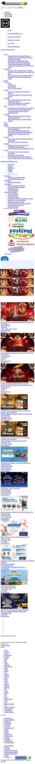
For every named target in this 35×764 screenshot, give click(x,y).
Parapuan (14, 156)
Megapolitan (21, 56)
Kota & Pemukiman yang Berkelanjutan (19, 203)
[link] (5, 27)
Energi (29, 127)
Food (9, 155)
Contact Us (7, 757)
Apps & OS (11, 91)
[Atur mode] (1, 9)
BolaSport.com (8, 736)
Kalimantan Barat (28, 75)
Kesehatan (7, 176)
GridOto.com (8, 734)
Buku (9, 119)
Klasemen (16, 111)
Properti (6, 137)
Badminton (11, 113)
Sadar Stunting (24, 119)
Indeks (18, 59)
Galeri (13, 95)
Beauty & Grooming (14, 117)
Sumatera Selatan (22, 70)
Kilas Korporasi (20, 61)
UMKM (10, 171)
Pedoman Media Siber (10, 754)
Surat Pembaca (12, 59)
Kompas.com (8, 718)
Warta (31, 158)
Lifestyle (6, 114)
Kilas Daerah (11, 61)
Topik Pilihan (8, 710)
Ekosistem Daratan (13, 190)
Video (9, 156)
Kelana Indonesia (17, 64)
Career (6, 755)
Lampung (17, 72)
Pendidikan (7, 180)
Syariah (20, 127)
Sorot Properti (23, 142)
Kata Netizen (17, 158)
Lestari (6, 124)
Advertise (7, 749)
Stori (17, 148)
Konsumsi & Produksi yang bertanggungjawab (16, 206)
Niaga (29, 100)
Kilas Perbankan (27, 132)
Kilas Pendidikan (24, 148)
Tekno (6, 90)
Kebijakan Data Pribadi (11, 752)
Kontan (6, 729)
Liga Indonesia (22, 108)
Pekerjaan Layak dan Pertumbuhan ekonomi (20, 198)
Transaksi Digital (21, 134)
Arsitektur (23, 139)
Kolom (19, 156)
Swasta (10, 166)
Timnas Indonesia (13, 108)
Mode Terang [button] (8, 16)
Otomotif (6, 98)
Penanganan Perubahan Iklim (16, 187)
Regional (27, 56)
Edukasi (6, 143)
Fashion (15, 116)
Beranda (6, 266)
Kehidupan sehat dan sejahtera (16, 177)
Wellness (10, 116)
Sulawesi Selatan (23, 77)
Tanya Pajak (11, 130)
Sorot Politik (19, 62)
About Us (7, 747)
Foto (9, 158)
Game (9, 95)
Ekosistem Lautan (13, 189)
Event (6, 80)
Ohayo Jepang (15, 155)
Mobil (13, 100)
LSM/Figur (11, 167)
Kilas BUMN (25, 65)
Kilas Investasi (12, 134)
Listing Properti (16, 139)
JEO (26, 156)
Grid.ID (6, 733)
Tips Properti (11, 140)
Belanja (17, 129)
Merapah (18, 103)
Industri (24, 127)
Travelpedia (11, 153)
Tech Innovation (24, 95)
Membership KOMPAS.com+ (9, 161)
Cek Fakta (30, 57)
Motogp (26, 111)
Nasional (10, 56)
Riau (12, 72)
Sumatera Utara (12, 70)
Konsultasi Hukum (21, 57)
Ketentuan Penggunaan (11, 750)
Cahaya (6, 82)
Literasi (10, 148)
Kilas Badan (22, 130)
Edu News (16, 145)
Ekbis (9, 127)
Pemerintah (11, 164)
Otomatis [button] (7, 12)
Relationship (21, 116)
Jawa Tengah (11, 75)
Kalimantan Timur (13, 77)
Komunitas (11, 101)
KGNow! (7, 726)
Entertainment (8, 666)
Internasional (27, 109)
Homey (13, 142)
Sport (20, 100)
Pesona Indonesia (9, 704)
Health (13, 119)
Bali (30, 77)
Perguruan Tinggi (24, 145)
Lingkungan (7, 184)
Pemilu (10, 57)
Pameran (24, 104)
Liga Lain (10, 111)
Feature (25, 100)
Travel (6, 150)
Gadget (17, 91)
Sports (21, 111)
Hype (13, 57)
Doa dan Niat (12, 85)
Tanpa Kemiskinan (13, 193)
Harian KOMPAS (9, 720)
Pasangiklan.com (9, 728)
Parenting (28, 116)
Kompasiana (7, 723)
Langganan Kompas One (8, 49)
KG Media (7, 724)
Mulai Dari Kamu (13, 174)
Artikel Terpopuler (9, 707)
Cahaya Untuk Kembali (14, 88)
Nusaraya (7, 69)
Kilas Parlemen (16, 65)
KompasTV (7, 721)
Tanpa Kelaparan (13, 195)
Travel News (11, 152)
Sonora (6, 731)
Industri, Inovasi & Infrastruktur (17, 200)
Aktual (10, 83)
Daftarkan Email (5, 645)
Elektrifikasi (11, 104)
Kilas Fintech (19, 132)
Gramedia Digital (9, 742)
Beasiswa (22, 147)
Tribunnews (7, 739)
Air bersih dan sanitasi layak (16, 179)
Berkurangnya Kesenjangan (16, 202)
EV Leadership (25, 103)
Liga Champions (18, 109)
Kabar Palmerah (8, 745)
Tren (5, 122)
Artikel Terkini (8, 709)
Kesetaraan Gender (13, 197)
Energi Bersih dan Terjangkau (16, 185)
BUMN (10, 169)
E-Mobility (18, 104)
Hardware (27, 91)
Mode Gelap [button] (8, 14)
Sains (23, 156)
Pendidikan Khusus (13, 147)
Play (5, 705)
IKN (9, 142)
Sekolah (10, 145)
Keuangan (14, 127)
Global (15, 56)
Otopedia (17, 101)
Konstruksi (30, 139)
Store (29, 156)
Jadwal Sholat (12, 87)
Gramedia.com (8, 741)
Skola (14, 148)
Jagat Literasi (25, 158)
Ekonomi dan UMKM (10, 192)
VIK (12, 158)
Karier (9, 129)
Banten (22, 72)
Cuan (13, 129)
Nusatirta (10, 172)
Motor (17, 100)
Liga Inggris (30, 108)
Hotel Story (26, 152)
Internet (21, 91)
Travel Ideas (19, 152)
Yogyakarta (27, 72)
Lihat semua (7, 254)
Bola (5, 106)
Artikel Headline (9, 712)
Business (10, 93)
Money (6, 126)
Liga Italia (11, 109)
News (6, 54)
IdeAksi (31, 148)
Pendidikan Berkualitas (14, 182)
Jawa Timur (19, 75)
